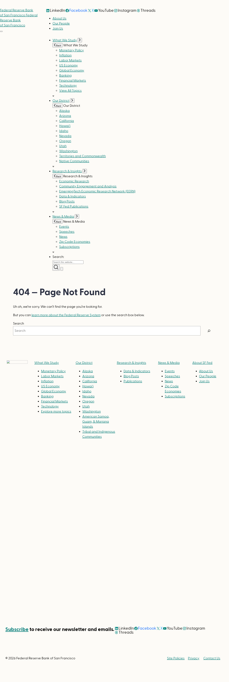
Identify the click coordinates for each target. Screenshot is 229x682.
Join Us (57, 28)
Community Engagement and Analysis (88, 186)
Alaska (64, 111)
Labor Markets (70, 60)
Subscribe (16, 629)
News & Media (63, 216)
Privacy (193, 658)
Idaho (63, 131)
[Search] (209, 330)
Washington (68, 151)
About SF (202, 363)
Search (18, 323)
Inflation (65, 55)
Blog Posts (67, 201)
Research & (131, 363)
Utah (63, 146)
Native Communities (74, 161)
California (66, 121)
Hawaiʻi (64, 126)
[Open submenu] (80, 40)
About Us (59, 18)
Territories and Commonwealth (82, 156)
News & (169, 363)
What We (46, 363)
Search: (58, 257)
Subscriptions (175, 396)
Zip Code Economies (74, 242)
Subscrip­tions (69, 247)
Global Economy (71, 70)
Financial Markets (72, 80)
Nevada (65, 136)
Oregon (65, 141)
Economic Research (74, 181)
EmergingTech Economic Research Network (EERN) (97, 191)
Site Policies (176, 658)
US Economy (68, 65)
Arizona (65, 116)
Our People (61, 23)
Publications (133, 381)
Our (84, 363)
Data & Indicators (72, 196)
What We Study (64, 40)
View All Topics (70, 90)
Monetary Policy (71, 50)
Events (64, 226)
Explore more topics (56, 411)
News (63, 237)
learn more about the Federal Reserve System (66, 315)
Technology (68, 85)
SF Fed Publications (73, 206)
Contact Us (211, 658)
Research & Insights (67, 171)
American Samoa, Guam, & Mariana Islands (95, 421)
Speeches (66, 232)
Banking (65, 75)
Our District (60, 101)
